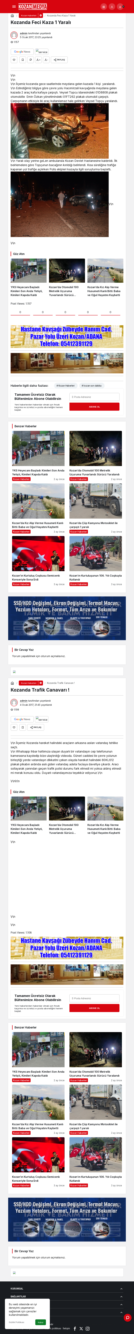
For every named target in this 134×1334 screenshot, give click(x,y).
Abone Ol (94, 406)
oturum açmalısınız (53, 656)
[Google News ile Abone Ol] (22, 52)
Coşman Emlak (78, 1324)
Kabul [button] (40, 1322)
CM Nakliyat (93, 1324)
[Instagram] (88, 1328)
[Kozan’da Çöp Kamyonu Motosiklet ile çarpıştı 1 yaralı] (95, 508)
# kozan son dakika (91, 385)
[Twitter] (81, 1328)
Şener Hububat (62, 1324)
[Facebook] (75, 1328)
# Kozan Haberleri (65, 385)
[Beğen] (14, 60)
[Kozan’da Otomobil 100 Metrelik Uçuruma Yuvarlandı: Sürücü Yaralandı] (67, 278)
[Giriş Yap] (112, 6)
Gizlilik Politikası (16, 1322)
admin (23, 33)
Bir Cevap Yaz (24, 649)
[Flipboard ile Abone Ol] (41, 52)
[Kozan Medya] (32, 6)
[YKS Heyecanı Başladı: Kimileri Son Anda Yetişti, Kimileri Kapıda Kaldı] (29, 278)
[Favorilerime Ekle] (22, 60)
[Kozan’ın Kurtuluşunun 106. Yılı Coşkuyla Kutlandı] (95, 561)
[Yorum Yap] (30, 60)
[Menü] (14, 6)
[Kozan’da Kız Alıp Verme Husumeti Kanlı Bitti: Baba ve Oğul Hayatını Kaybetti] (105, 278)
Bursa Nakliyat (108, 1324)
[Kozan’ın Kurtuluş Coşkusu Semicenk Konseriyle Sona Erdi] (38, 561)
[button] (103, 6)
